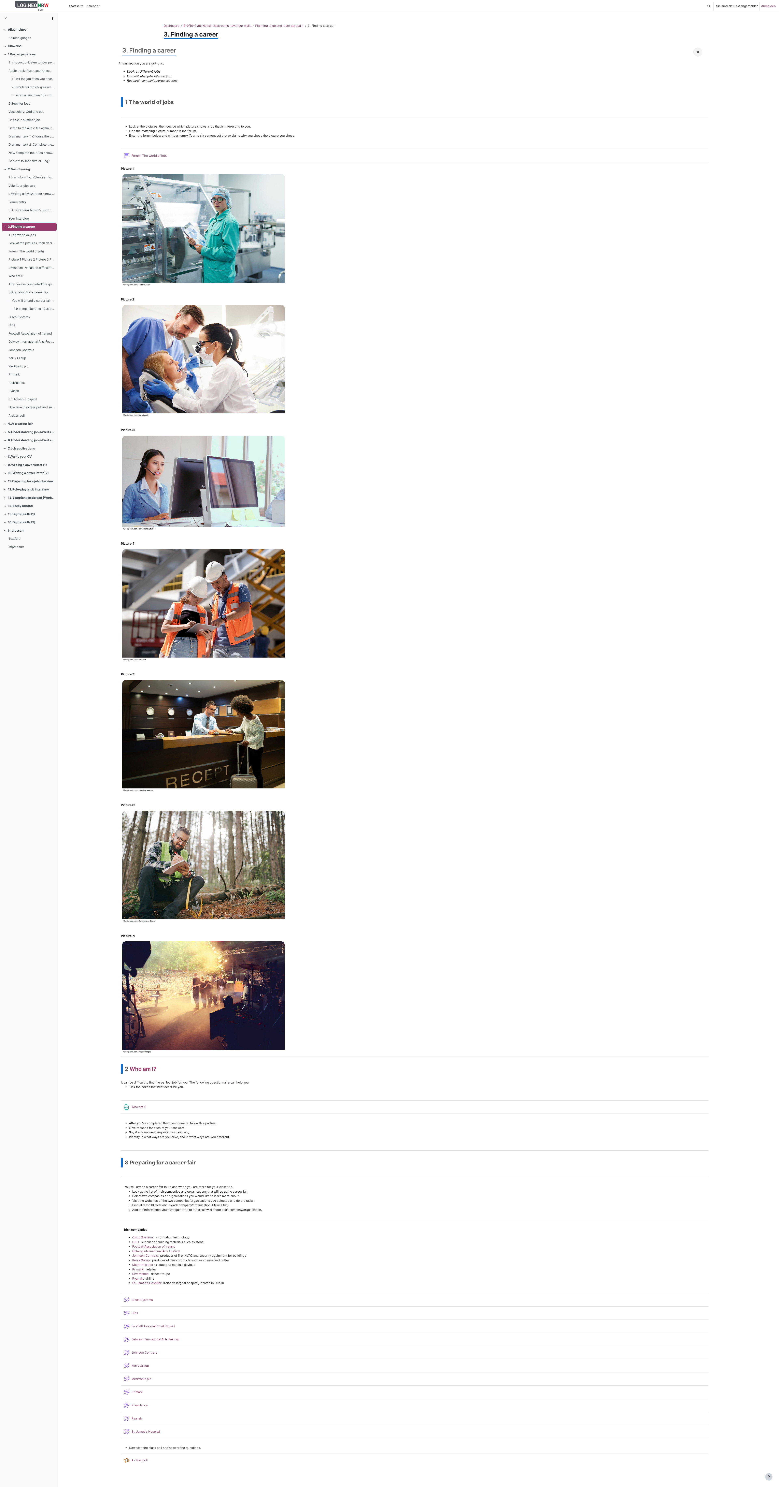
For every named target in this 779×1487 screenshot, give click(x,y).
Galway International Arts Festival (32, 341)
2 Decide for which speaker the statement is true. (33, 87)
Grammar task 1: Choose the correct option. (32, 136)
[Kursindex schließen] (5, 18)
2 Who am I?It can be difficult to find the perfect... (32, 268)
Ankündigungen (20, 38)
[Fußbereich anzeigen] (769, 1477)
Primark (14, 374)
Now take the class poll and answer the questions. (32, 407)
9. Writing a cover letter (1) (27, 465)
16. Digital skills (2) (21, 522)
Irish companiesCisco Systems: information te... (33, 309)
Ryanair (14, 391)
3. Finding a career (21, 227)
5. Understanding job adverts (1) (31, 432)
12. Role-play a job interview (28, 489)
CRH (12, 325)
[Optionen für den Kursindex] (52, 18)
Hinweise (15, 46)
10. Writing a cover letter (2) (28, 473)
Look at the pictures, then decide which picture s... (32, 243)
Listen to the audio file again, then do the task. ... (32, 128)
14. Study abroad (20, 506)
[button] (709, 6)
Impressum (16, 530)
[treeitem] (28, 34)
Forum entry (17, 202)
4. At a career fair (20, 424)
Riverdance (17, 383)
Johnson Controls (21, 350)
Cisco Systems (19, 317)
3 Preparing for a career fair (28, 292)
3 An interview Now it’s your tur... (32, 210)
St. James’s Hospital (23, 399)
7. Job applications (21, 448)
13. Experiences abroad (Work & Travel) (31, 498)
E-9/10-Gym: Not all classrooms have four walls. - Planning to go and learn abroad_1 (243, 26)
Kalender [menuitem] (93, 6)
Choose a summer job (24, 120)
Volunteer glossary (22, 186)
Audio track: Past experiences (30, 71)
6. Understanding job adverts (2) (31, 440)
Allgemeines (17, 29)
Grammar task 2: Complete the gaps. (32, 144)
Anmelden (768, 6)
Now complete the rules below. (31, 153)
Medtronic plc (18, 366)
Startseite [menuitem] (76, 6)
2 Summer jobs (19, 103)
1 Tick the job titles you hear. (32, 79)
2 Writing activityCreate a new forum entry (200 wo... (32, 194)
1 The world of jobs (22, 235)
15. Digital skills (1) (21, 514)
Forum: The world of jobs (26, 251)
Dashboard (171, 26)
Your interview (19, 218)
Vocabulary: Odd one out (26, 112)
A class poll (17, 415)
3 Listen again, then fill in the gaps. (33, 95)
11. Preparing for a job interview (31, 481)
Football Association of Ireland (30, 333)
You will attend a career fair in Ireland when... (33, 301)
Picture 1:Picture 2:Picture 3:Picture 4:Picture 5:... (32, 259)
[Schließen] (697, 52)
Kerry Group (17, 358)
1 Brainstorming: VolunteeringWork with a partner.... (32, 177)
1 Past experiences (22, 54)
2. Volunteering (19, 169)
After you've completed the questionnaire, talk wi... (32, 284)
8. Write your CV (20, 456)
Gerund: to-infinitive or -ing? (29, 161)
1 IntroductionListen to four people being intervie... (32, 62)
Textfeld (14, 539)
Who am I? (16, 276)
